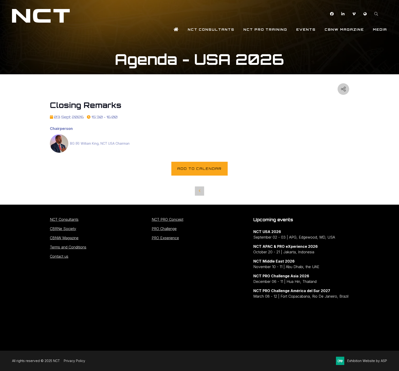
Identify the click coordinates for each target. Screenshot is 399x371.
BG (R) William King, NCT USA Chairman (100, 143)
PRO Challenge (164, 228)
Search (376, 14)
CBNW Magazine (344, 29)
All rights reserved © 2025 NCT (36, 361)
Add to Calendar (199, 169)
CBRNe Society (63, 228)
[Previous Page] (199, 191)
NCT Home (176, 29)
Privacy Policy (74, 361)
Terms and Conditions (68, 247)
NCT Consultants (211, 29)
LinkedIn (343, 14)
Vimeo (354, 14)
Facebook (332, 14)
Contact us (59, 256)
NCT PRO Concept (167, 219)
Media (380, 29)
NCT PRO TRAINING (265, 29)
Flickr (365, 14)
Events (306, 29)
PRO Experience (165, 238)
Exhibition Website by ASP (367, 361)
